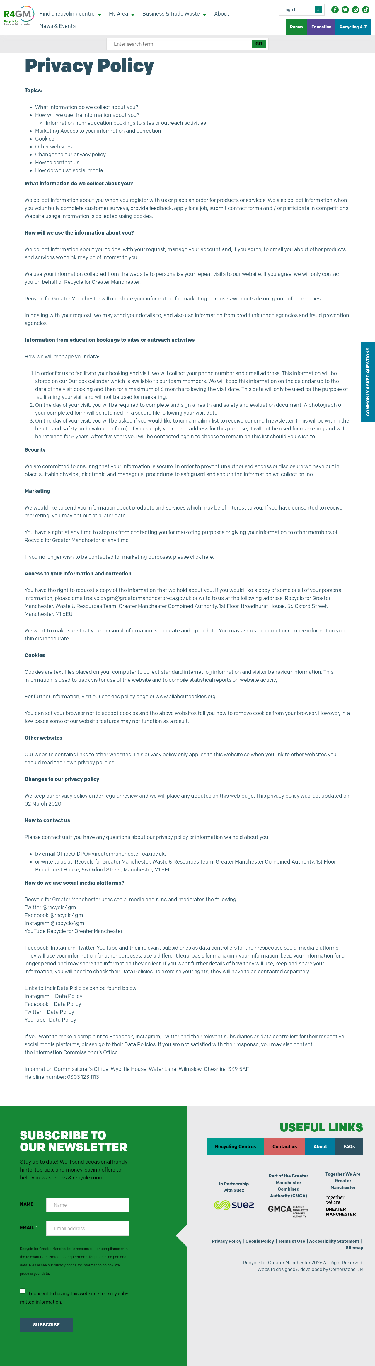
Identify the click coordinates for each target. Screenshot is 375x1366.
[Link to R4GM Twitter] (345, 9)
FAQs (349, 1146)
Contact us (284, 1146)
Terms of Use (291, 1241)
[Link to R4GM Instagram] (355, 9)
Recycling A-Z (353, 27)
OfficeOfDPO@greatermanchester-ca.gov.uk (111, 854)
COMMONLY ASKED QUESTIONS (368, 382)
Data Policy (68, 996)
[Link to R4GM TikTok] (365, 9)
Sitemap (354, 1247)
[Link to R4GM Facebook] (335, 9)
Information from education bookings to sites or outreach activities (126, 123)
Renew (296, 27)
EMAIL (28, 1227)
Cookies (44, 139)
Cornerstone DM (346, 1269)
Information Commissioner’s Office (76, 1052)
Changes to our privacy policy (70, 154)
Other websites (53, 146)
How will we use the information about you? (87, 115)
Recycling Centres (235, 1146)
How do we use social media (69, 170)
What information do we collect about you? (86, 107)
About (320, 1146)
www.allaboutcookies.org (186, 696)
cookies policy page (125, 696)
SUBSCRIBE (46, 1325)
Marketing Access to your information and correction (98, 131)
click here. (202, 557)
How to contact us (57, 162)
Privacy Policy (226, 1241)
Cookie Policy (260, 1241)
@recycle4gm (59, 907)
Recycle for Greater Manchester (84, 931)
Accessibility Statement (334, 1241)
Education (321, 27)
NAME (26, 1204)
